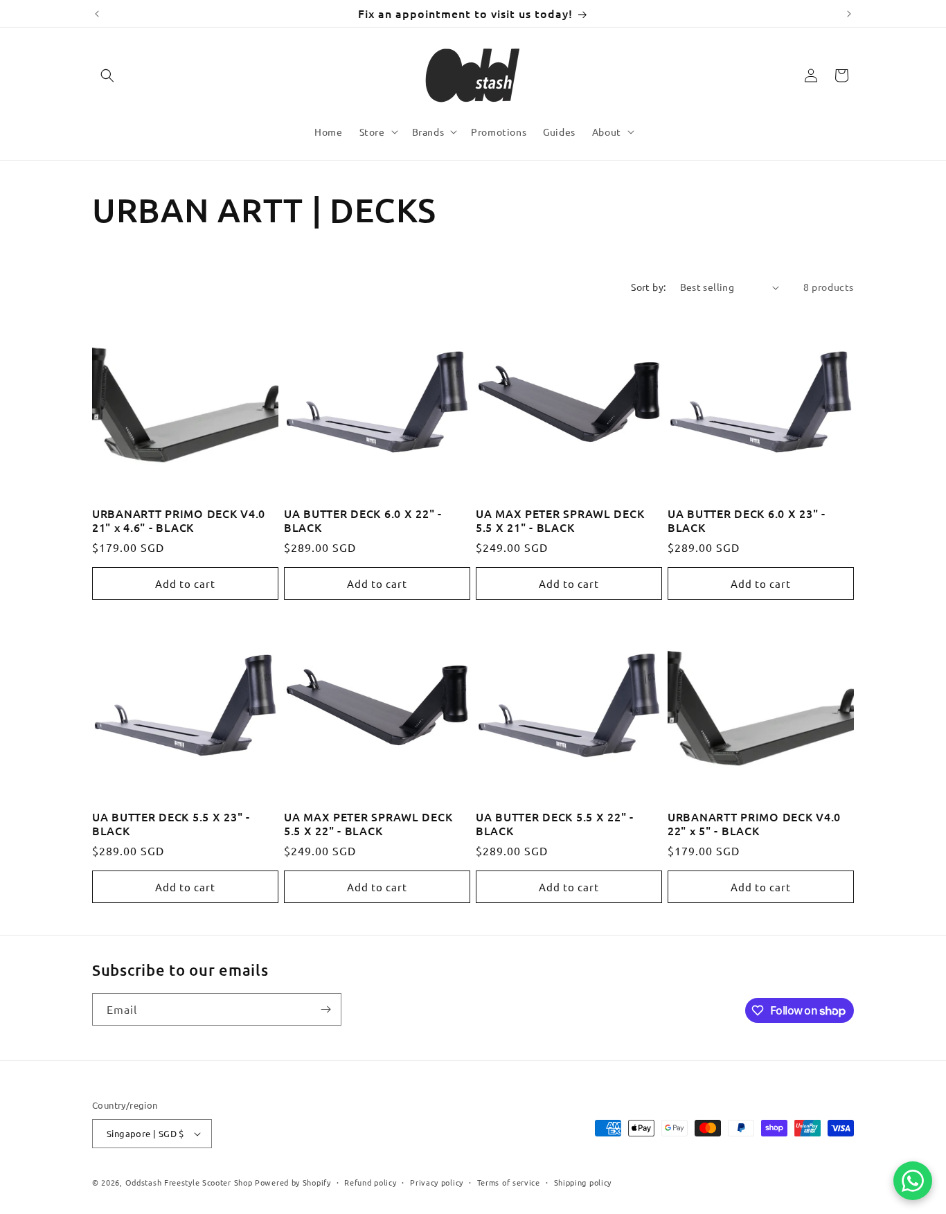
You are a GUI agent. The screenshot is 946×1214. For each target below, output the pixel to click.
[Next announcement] (849, 14)
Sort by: (648, 286)
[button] (107, 75)
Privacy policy (436, 1181)
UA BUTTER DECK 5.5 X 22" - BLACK (555, 823)
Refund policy (370, 1181)
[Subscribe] (325, 1009)
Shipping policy (583, 1181)
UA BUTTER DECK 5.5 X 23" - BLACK (171, 823)
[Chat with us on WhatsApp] (912, 1180)
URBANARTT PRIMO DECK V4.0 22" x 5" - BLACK (754, 823)
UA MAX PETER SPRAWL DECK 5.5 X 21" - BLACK (560, 520)
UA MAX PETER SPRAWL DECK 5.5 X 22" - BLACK (368, 823)
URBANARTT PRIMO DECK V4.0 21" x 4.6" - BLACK (178, 520)
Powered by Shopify (293, 1182)
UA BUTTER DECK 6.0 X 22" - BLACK (363, 520)
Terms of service (508, 1181)
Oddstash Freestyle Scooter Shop (189, 1182)
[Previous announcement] (97, 14)
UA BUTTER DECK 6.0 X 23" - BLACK (746, 520)
